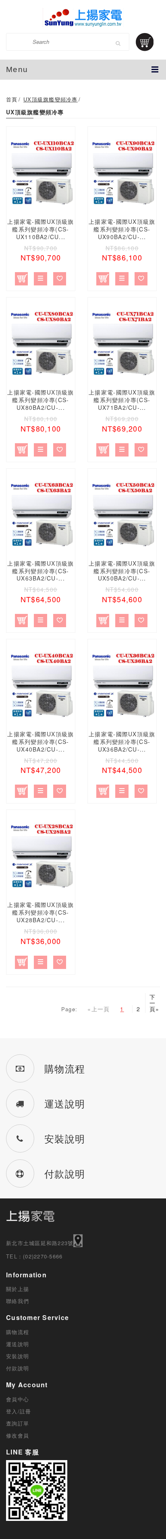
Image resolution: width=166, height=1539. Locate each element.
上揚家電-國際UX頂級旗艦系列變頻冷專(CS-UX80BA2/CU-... (40, 399)
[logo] (83, 17)
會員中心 (17, 1399)
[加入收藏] (59, 277)
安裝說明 (17, 1356)
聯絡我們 (17, 1301)
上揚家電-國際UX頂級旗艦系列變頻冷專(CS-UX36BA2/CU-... (122, 741)
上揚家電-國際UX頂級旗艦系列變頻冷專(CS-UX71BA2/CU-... (122, 399)
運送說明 (17, 1344)
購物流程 (17, 1332)
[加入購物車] (21, 277)
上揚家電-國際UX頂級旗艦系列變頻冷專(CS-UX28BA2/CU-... (40, 912)
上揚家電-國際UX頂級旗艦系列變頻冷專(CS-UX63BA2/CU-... (40, 571)
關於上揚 (17, 1289)
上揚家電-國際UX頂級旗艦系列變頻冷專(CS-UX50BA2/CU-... (122, 571)
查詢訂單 (17, 1423)
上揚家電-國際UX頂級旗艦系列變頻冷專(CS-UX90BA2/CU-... (122, 229)
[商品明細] (40, 277)
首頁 (12, 99)
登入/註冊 (18, 1411)
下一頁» (151, 1003)
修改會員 (17, 1435)
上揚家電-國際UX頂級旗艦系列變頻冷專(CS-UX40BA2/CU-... (40, 741)
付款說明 (17, 1368)
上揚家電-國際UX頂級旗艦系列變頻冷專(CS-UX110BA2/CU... (40, 229)
